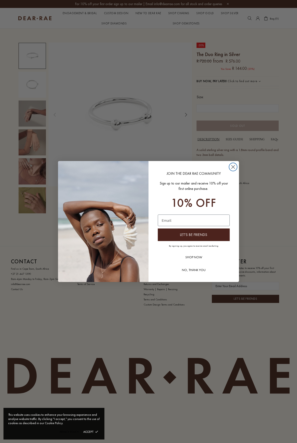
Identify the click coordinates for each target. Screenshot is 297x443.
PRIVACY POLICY (69, 432)
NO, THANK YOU (194, 270)
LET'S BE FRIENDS (193, 234)
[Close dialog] (233, 167)
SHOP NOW (193, 257)
